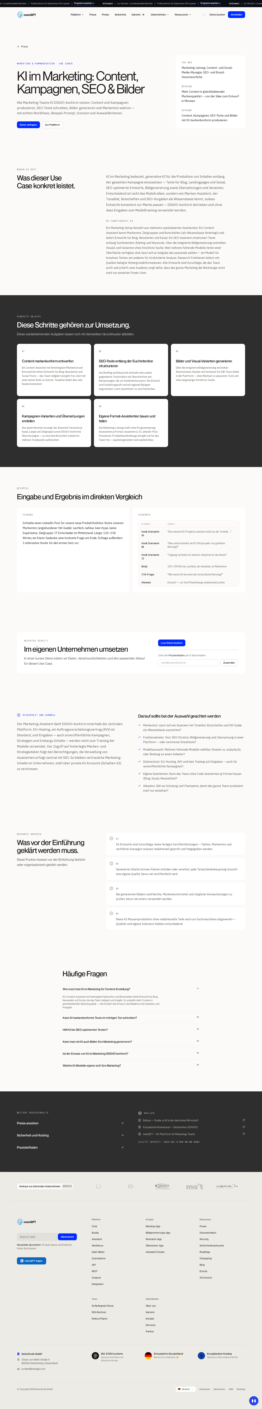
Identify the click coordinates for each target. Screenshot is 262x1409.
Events (203, 1271)
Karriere (150, 1312)
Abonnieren (67, 1236)
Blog (202, 1264)
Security (204, 1239)
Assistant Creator (155, 1251)
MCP (94, 1271)
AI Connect (206, 1277)
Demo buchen (217, 14)
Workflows (97, 1245)
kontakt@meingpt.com (33, 1368)
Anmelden (236, 14)
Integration (98, 1283)
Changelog (206, 1258)
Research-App (154, 1239)
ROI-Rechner (99, 1312)
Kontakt (150, 1318)
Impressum (204, 1389)
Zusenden (229, 662)
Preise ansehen (27, 1123)
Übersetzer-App (154, 1245)
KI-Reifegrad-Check (103, 1305)
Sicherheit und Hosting (33, 1135)
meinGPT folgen (34, 1260)
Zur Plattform (52, 124)
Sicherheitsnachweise (212, 1245)
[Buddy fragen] (253, 1400)
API (94, 1264)
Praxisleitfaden (27, 1147)
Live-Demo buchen (171, 642)
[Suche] (204, 14)
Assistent (97, 1239)
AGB (231, 1389)
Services (150, 1324)
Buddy (95, 1232)
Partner (150, 1331)
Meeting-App (153, 1226)
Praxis (24, 46)
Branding (241, 1389)
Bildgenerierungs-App (158, 1232)
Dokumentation (208, 1232)
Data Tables (98, 1251)
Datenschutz (219, 1389)
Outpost (96, 1277)
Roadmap (205, 1251)
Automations (99, 1258)
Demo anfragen (28, 124)
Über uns (151, 1305)
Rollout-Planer (99, 1318)
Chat (94, 1226)
